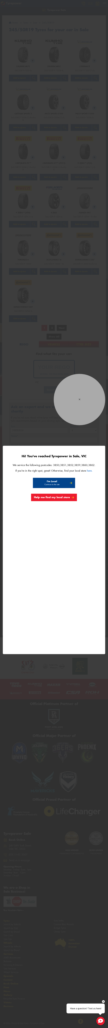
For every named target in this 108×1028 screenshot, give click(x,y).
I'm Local (51, 483)
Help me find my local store (52, 497)
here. (90, 470)
